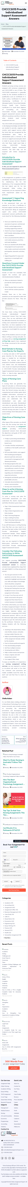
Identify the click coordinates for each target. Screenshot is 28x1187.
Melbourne (17, 1126)
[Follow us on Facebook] (2, 1158)
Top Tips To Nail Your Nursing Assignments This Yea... (14, 812)
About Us (16, 1083)
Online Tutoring (5, 1086)
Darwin (16, 1121)
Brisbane (16, 1116)
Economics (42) (9, 921)
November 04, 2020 (18, 51)
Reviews (16, 1097)
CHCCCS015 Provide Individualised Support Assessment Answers (12, 67)
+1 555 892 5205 (7, 1147)
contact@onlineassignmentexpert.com (13, 1150)
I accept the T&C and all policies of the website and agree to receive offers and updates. (14, 885)
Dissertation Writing (6, 1099)
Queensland (17, 1124)
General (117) (8, 930)
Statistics (3, 1126)
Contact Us (17, 1086)
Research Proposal (6, 1102)
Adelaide (16, 1113)
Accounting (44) (9, 905)
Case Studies (17, 1094)
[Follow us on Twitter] (6, 1158)
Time (19, 865)
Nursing (6, 53)
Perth (15, 1110)
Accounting (4, 1124)
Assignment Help (5, 1083)
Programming (4, 1121)
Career (16, 1102)
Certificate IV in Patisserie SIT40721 (11, 829)
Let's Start (14, 1068)
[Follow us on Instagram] (9, 1158)
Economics (4, 1118)
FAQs (15, 1091)
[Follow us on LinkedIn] (13, 1158)
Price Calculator (18, 1099)
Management (4, 1108)
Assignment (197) (10, 907)
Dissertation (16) (9, 919)
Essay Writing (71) (10, 926)
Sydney (16, 1108)
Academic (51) (9, 903)
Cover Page (4, 1097)
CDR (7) (7, 916)
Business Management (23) (13, 912)
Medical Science (5, 1110)
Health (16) (8, 932)
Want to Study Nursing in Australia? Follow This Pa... (13, 762)
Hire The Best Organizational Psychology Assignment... (14, 782)
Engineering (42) (10, 923)
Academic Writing (6, 1089)
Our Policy (17, 1089)
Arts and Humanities (6, 1116)
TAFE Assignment (6, 1094)
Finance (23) (8, 928)
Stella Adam (7, 51)
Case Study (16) (9, 914)
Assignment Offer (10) (11, 910)
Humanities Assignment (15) (13, 935)
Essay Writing (4, 1091)
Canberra (16, 1118)
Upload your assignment (7, 869)
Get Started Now (14, 890)
